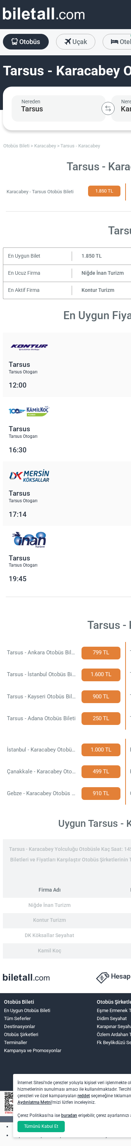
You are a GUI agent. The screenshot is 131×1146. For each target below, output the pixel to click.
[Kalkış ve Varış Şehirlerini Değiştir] (108, 108)
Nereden (30, 101)
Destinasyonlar (19, 1026)
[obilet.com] (43, 20)
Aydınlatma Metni (34, 1102)
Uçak (79, 41)
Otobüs (29, 41)
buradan (69, 1115)
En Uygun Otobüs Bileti (27, 1010)
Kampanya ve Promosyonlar (32, 1050)
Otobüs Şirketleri (21, 1034)
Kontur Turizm (98, 290)
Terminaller (15, 1042)
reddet (84, 1095)
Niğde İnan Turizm (103, 273)
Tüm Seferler (17, 1018)
